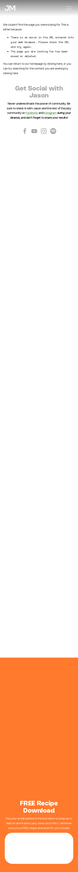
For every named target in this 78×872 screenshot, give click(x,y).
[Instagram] (44, 131)
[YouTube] (34, 131)
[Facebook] (25, 131)
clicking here (54, 64)
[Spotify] (53, 131)
